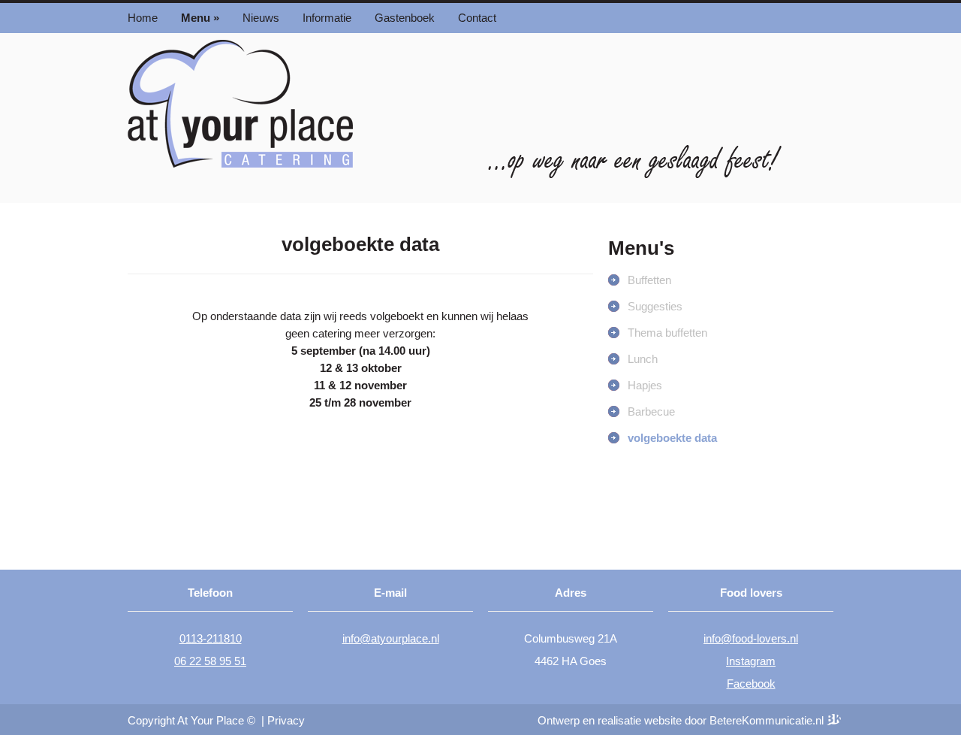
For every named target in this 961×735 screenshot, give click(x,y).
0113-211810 (210, 638)
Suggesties (655, 306)
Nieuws (261, 17)
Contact (477, 17)
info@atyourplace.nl (390, 638)
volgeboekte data (672, 437)
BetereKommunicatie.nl (768, 720)
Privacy (286, 720)
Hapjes (645, 385)
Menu (200, 17)
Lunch (643, 358)
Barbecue (651, 411)
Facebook (751, 683)
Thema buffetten (667, 332)
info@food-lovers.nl (750, 638)
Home (143, 17)
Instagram (751, 661)
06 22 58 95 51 (210, 661)
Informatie (327, 17)
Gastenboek (405, 17)
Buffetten (649, 280)
